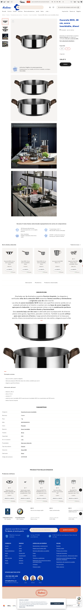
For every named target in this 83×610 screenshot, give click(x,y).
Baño (6, 555)
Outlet (6, 563)
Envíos (34, 555)
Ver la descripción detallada (67, 40)
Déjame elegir (22, 606)
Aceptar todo (57, 603)
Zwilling (21, 558)
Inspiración (65, 11)
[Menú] (81, 597)
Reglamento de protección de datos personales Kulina (42, 561)
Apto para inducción (26, 443)
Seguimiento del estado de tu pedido (65, 562)
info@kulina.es (11, 581)
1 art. (22, 439)
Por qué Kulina (60, 564)
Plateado (23, 425)
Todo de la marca (75, 244)
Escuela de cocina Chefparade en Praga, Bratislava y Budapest (66, 559)
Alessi (22, 453)
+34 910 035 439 (11, 576)
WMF (20, 546)
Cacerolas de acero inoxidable (28, 412)
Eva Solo (21, 563)
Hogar (6, 560)
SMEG (20, 550)
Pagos (34, 553)
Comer (6, 548)
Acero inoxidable (25, 429)
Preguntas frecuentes (61, 553)
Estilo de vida (8, 558)
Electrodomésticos (9, 550)
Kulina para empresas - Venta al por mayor (67, 555)
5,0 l (22, 436)
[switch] (79, 605)
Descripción (28, 282)
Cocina (7, 546)
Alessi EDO (24, 450)
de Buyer (21, 560)
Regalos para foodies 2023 (39, 548)
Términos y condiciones (38, 558)
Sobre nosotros (60, 566)
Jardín (6, 553)
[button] (9, 498)
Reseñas (58, 546)
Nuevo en (72, 11)
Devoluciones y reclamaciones (40, 546)
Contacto (35, 564)
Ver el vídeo (23, 70)
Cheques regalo (36, 566)
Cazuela (23, 446)
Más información (30, 605)
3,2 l (62, 48)
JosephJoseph (22, 555)
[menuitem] (4, 12)
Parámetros (38, 282)
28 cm (22, 432)
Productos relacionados (51, 282)
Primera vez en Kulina (61, 550)
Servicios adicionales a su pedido (41, 550)
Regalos (78, 11)
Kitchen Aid (22, 553)
